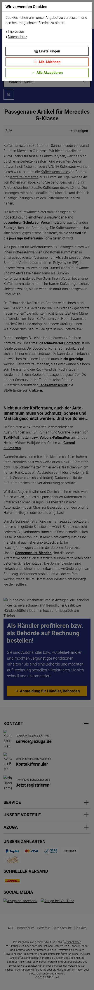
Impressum (16, 31)
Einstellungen (49, 51)
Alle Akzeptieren (50, 73)
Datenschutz (17, 37)
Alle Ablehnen (49, 62)
